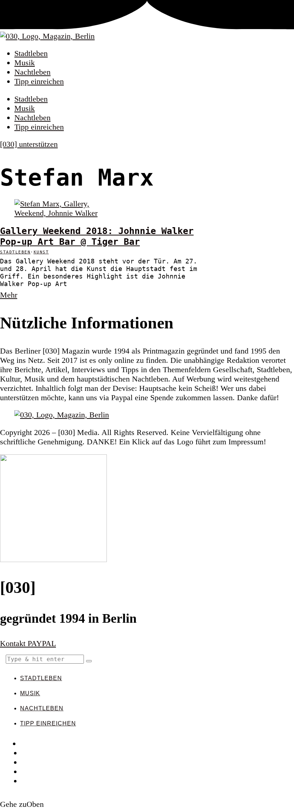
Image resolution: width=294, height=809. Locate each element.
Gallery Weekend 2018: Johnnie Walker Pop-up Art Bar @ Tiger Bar (97, 236)
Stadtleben (31, 53)
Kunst (41, 252)
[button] (89, 661)
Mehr (8, 294)
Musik (24, 62)
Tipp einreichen (39, 81)
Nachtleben (32, 71)
